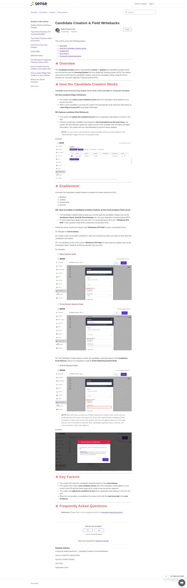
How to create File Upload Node (67, 555)
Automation (43, 12)
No (99, 530)
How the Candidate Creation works (73, 48)
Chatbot (52, 12)
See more (34, 86)
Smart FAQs (35, 51)
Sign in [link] (151, 4)
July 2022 (59, 563)
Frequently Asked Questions (70, 56)
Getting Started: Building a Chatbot (41, 26)
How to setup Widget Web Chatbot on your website (41, 74)
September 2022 (61, 567)
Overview (63, 46)
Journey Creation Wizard (64, 559)
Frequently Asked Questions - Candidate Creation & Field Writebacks (81, 551)
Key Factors (64, 53)
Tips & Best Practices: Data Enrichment (41, 39)
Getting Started (62, 12)
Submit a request (141, 4)
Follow (127, 29)
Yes (88, 530)
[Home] (39, 4)
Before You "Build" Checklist (38, 81)
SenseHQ (34, 12)
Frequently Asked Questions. (112, 512)
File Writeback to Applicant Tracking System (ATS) (41, 61)
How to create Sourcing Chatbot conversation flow (41, 67)
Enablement (64, 51)
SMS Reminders (37, 56)
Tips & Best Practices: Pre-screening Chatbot (41, 33)
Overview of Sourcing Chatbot (39, 46)
